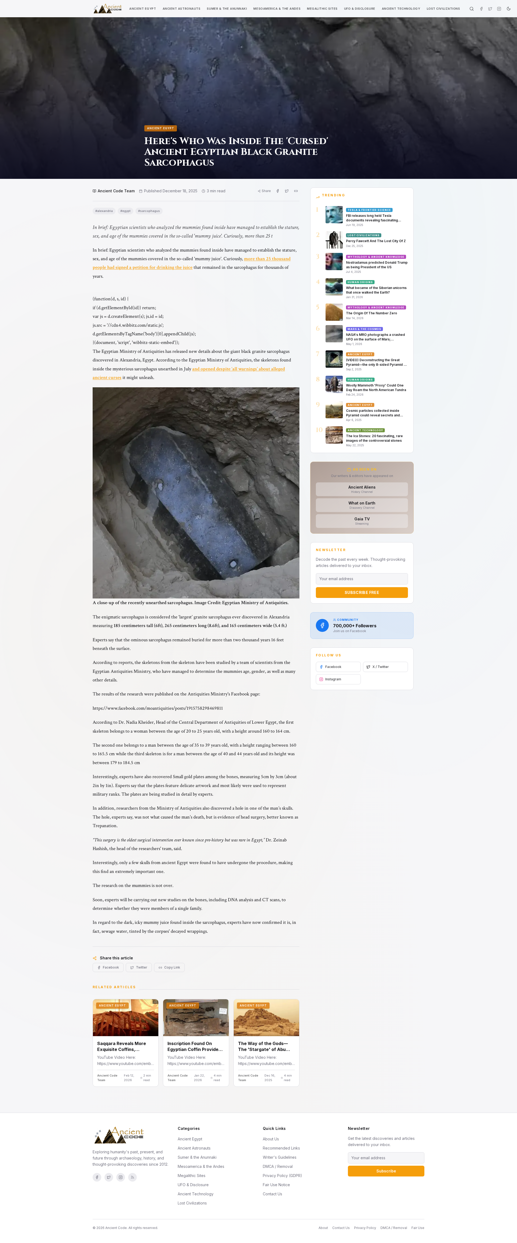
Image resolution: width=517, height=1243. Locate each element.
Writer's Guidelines (279, 1157)
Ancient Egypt (142, 9)
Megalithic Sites (322, 9)
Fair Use (417, 1228)
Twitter (141, 967)
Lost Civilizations (443, 9)
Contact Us (272, 1194)
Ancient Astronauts (182, 9)
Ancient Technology (401, 9)
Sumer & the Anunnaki (227, 9)
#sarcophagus (149, 211)
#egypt (125, 211)
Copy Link (172, 967)
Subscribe (386, 1171)
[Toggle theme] (508, 8)
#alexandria (104, 211)
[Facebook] (481, 9)
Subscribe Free (362, 592)
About (323, 1228)
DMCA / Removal (278, 1166)
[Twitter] (490, 9)
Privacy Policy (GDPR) (282, 1175)
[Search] (471, 8)
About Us (271, 1139)
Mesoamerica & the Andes (277, 9)
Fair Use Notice (276, 1184)
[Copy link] (295, 190)
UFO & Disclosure (359, 9)
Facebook (111, 967)
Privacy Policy (365, 1228)
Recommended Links (281, 1148)
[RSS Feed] (132, 1177)
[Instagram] (499, 9)
